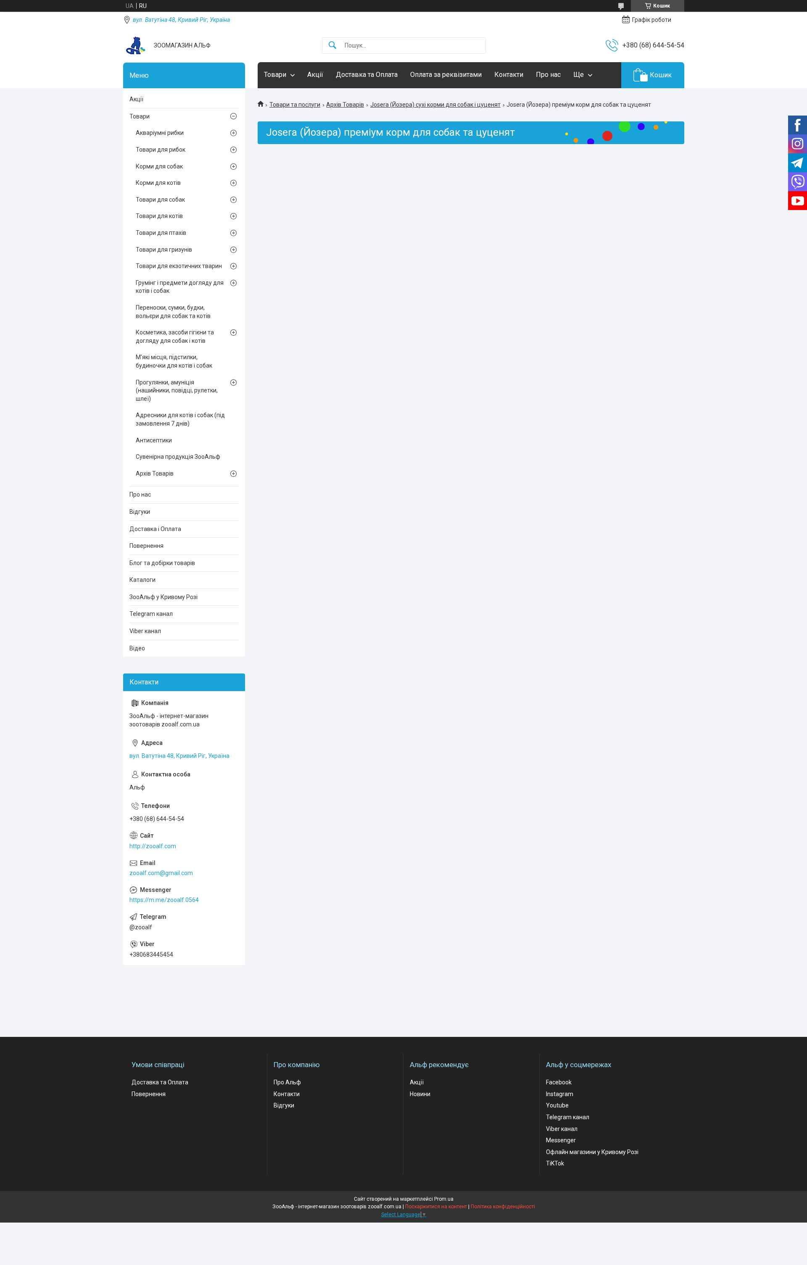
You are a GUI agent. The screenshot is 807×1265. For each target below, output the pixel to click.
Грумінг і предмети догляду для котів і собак (180, 287)
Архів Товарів (345, 104)
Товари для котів (159, 216)
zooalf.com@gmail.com (161, 873)
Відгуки (139, 511)
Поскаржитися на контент (436, 1207)
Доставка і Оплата (155, 529)
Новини (420, 1094)
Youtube (557, 1105)
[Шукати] (332, 45)
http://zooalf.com (152, 846)
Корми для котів (158, 182)
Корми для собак (159, 166)
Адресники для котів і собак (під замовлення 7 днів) (180, 419)
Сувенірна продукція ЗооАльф (178, 456)
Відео (137, 648)
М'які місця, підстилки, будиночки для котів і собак (174, 361)
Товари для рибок (160, 149)
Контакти (508, 75)
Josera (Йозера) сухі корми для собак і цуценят (435, 104)
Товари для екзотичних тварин (179, 266)
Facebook (559, 1082)
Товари (275, 75)
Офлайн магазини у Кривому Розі (592, 1152)
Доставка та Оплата (367, 75)
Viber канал (145, 631)
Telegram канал (151, 613)
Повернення (146, 545)
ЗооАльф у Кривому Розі (163, 597)
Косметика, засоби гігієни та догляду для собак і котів (175, 336)
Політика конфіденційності (503, 1207)
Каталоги (142, 579)
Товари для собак (160, 199)
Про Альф (287, 1082)
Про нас (548, 75)
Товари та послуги (294, 104)
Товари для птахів (161, 232)
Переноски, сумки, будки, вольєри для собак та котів (173, 311)
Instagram (559, 1094)
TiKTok (555, 1163)
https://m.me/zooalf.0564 (164, 900)
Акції (315, 75)
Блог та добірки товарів (162, 563)
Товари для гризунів (164, 249)
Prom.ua (444, 1199)
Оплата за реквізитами (446, 75)
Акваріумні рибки (160, 132)
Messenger (561, 1140)
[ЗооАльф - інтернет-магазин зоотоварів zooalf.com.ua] (135, 45)
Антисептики (154, 440)
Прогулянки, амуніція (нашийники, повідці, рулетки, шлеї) (177, 390)
